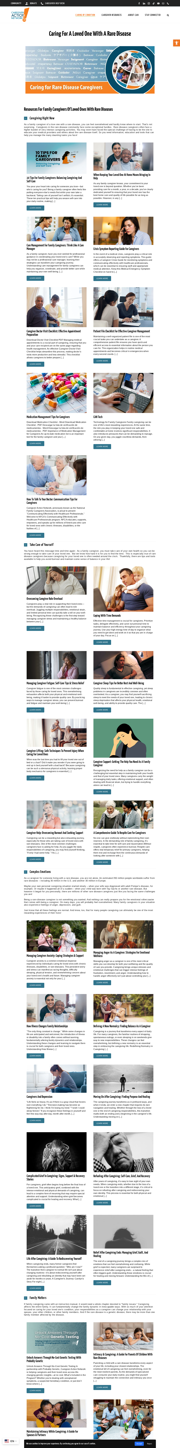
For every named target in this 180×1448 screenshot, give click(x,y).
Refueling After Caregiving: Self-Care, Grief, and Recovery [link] (121, 1176)
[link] (176, 43)
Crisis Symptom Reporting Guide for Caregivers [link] (116, 249)
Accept (139, 1444)
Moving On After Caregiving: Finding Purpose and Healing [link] (121, 1096)
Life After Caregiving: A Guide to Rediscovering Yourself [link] (54, 1258)
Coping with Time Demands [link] (107, 615)
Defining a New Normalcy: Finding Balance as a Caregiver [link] (121, 1026)
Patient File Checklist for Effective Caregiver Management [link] (121, 331)
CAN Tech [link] (97, 417)
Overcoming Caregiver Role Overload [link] (44, 598)
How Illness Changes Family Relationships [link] (47, 1026)
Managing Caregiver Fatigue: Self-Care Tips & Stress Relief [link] (55, 683)
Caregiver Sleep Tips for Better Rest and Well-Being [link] (118, 683)
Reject (149, 1444)
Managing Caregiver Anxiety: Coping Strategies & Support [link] (55, 955)
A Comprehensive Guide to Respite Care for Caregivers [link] (119, 833)
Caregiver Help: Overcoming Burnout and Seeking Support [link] (55, 833)
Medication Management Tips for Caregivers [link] (48, 417)
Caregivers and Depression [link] (39, 1096)
